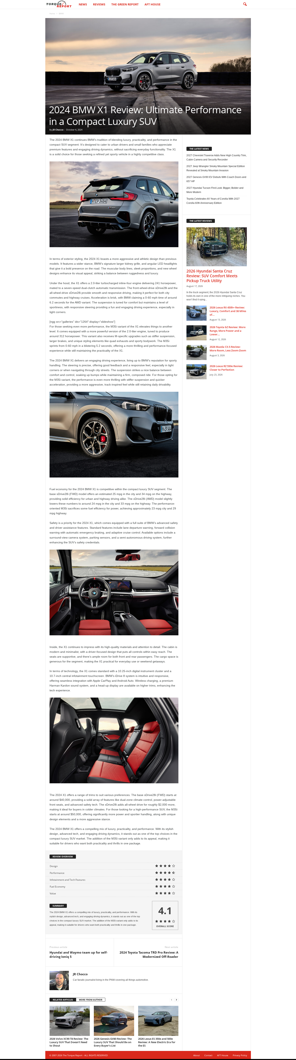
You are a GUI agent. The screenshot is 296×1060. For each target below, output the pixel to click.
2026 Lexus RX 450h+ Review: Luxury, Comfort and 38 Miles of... (228, 311)
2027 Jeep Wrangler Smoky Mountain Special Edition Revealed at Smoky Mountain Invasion (215, 168)
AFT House (152, 4)
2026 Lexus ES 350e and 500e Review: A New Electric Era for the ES (156, 1042)
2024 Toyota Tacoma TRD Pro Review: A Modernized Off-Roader (149, 954)
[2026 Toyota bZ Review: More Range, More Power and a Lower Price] (196, 332)
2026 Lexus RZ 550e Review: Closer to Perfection (226, 367)
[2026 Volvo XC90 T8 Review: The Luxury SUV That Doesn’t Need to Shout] (70, 1021)
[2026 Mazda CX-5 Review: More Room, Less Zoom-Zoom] (196, 352)
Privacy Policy (240, 1055)
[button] (244, 4)
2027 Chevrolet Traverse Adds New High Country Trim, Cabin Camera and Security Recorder (216, 157)
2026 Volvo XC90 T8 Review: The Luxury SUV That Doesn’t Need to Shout (69, 1042)
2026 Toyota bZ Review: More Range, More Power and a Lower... (227, 330)
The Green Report (125, 4)
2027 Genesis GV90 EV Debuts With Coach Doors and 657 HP (216, 179)
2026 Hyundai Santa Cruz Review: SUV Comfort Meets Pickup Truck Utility (211, 275)
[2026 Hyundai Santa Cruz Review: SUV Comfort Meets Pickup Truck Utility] (216, 246)
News (83, 4)
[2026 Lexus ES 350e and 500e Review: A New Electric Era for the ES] (158, 1021)
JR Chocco (58, 129)
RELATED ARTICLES (63, 999)
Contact (208, 1055)
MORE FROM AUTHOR (90, 999)
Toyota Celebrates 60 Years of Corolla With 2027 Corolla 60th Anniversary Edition (213, 200)
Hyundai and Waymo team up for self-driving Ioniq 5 (79, 954)
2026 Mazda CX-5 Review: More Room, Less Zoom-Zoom (228, 348)
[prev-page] (172, 1000)
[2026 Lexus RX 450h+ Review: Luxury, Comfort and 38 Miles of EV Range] (196, 313)
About (196, 1055)
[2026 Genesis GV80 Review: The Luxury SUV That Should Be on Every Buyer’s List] (114, 1021)
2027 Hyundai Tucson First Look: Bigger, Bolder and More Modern (214, 190)
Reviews (99, 4)
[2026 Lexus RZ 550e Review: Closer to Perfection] (196, 371)
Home (52, 13)
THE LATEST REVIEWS (200, 220)
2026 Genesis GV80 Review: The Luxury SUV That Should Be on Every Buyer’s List (113, 1042)
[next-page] (176, 1000)
